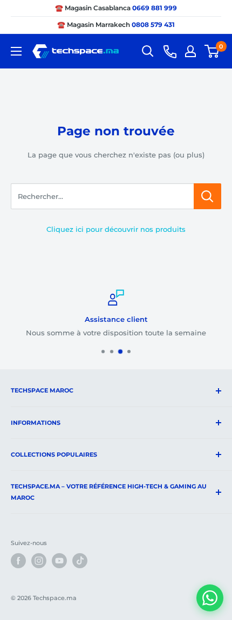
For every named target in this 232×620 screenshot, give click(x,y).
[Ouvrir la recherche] (148, 51)
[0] (212, 51)
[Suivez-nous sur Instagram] (38, 560)
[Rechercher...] (207, 196)
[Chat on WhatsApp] (209, 597)
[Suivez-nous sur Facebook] (18, 560)
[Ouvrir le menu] (16, 51)
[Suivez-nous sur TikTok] (79, 560)
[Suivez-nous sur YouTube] (59, 560)
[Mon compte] (190, 51)
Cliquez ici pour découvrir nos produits (116, 229)
